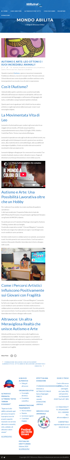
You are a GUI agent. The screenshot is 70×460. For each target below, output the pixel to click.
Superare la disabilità (25, 69)
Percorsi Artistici (27, 285)
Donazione (5, 15)
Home (5, 11)
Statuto (24, 413)
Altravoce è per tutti (33, 11)
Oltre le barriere (11, 69)
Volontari (61, 11)
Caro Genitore (16, 11)
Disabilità (22, 67)
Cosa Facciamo (49, 11)
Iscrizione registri (28, 416)
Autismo (16, 67)
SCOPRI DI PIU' (6, 437)
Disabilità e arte (31, 67)
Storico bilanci (26, 411)
